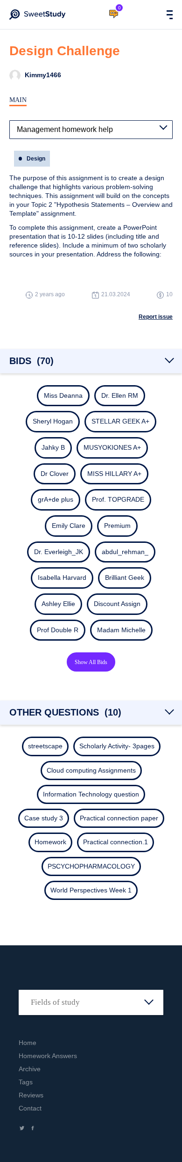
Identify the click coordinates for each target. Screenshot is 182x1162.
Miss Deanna (63, 395)
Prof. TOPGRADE (118, 499)
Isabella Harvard (62, 577)
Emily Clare (68, 525)
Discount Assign (117, 603)
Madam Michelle (121, 630)
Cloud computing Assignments (91, 770)
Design (36, 158)
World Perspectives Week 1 (91, 890)
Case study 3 (43, 818)
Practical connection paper (119, 818)
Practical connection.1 (115, 842)
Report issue (156, 317)
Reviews (31, 1095)
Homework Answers (48, 1056)
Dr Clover (55, 473)
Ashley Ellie (58, 603)
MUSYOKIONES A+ (112, 447)
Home (27, 1042)
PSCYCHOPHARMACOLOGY (91, 866)
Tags (26, 1082)
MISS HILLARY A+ (114, 473)
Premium (117, 525)
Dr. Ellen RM (119, 395)
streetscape (45, 746)
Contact (30, 1108)
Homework (50, 842)
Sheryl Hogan (53, 421)
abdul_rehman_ (125, 551)
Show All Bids (91, 662)
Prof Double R (57, 630)
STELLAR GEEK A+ (120, 421)
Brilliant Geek (124, 577)
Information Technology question (91, 794)
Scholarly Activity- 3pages (116, 746)
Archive (30, 1069)
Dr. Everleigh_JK (58, 551)
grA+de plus (55, 499)
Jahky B (53, 447)
